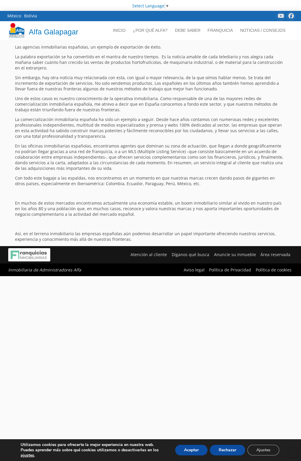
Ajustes (263, 450)
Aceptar (191, 450)
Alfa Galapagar (53, 32)
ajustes (27, 455)
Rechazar (227, 450)
